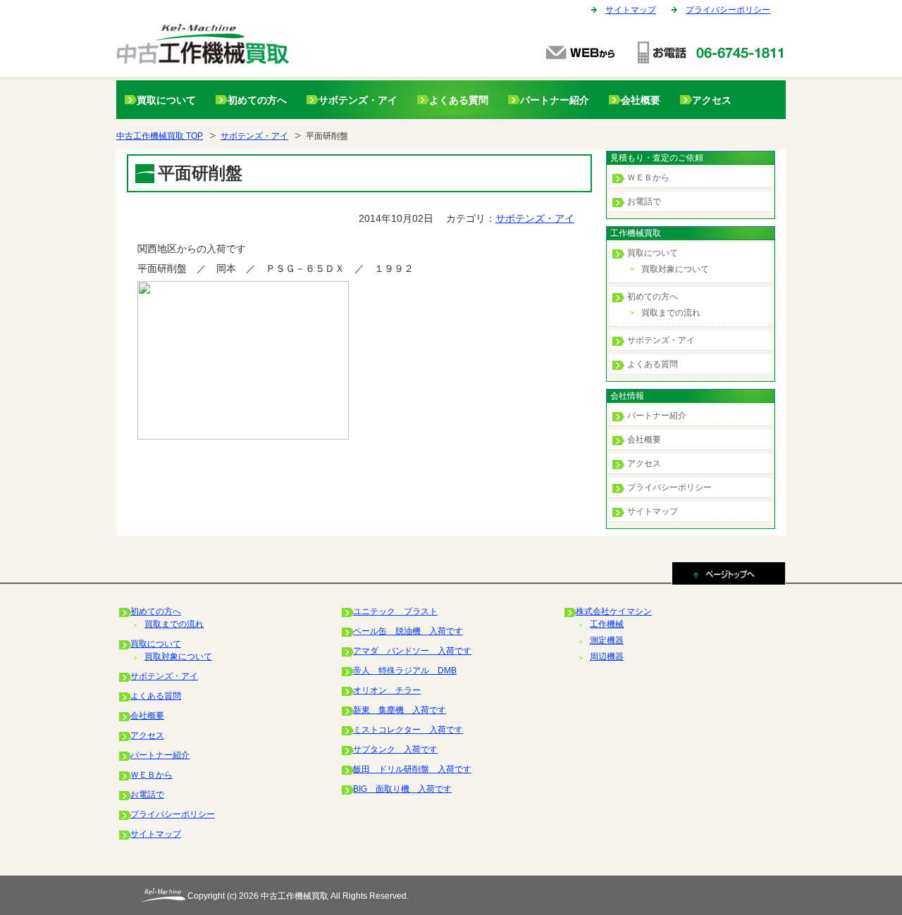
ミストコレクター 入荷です (408, 730)
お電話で (644, 201)
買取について (166, 100)
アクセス (711, 100)
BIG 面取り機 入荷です (402, 789)
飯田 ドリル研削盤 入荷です (412, 769)
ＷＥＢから (648, 177)
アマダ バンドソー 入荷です (412, 651)
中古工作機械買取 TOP (159, 136)
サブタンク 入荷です (395, 749)
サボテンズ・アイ (358, 100)
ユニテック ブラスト (395, 611)
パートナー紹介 (554, 100)
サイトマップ (630, 10)
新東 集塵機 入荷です (399, 710)
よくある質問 (458, 100)
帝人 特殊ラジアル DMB (405, 671)
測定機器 (607, 640)
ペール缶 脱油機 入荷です (408, 631)
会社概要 (640, 100)
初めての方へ (257, 100)
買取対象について (675, 269)
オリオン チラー (387, 690)
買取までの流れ (670, 313)
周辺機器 (607, 656)
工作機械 (607, 624)
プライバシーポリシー (728, 10)
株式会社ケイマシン (614, 611)
